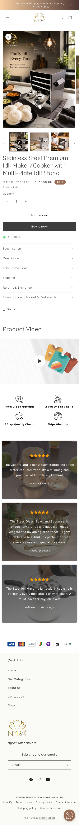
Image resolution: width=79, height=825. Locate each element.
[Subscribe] (67, 764)
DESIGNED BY (39, 818)
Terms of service (66, 802)
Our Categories (19, 679)
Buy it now (39, 226)
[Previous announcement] (7, 5)
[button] (7, 17)
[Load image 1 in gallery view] (18, 141)
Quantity (8, 194)
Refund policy (24, 802)
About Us (14, 688)
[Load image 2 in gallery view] (39, 141)
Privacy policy (44, 802)
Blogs (11, 705)
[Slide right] (75, 142)
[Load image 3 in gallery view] (60, 141)
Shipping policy (27, 808)
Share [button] (11, 309)
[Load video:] (39, 361)
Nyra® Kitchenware (37, 797)
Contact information (52, 808)
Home (12, 670)
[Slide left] (4, 142)
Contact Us (16, 696)
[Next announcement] (72, 5)
